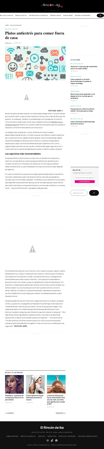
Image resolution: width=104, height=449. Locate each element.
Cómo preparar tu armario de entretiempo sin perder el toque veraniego (80, 81)
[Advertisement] (35, 212)
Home (7, 25)
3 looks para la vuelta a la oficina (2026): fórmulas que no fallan (82, 110)
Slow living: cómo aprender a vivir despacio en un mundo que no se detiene (82, 96)
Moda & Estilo (75, 76)
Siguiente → (61, 413)
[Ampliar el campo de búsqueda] (100, 15)
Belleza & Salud (15, 25)
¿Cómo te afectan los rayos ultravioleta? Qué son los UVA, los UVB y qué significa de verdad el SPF (56, 400)
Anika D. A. (8, 43)
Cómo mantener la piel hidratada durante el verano (34, 398)
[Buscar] (94, 193)
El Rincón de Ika (52, 427)
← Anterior (9, 413)
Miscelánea (75, 91)
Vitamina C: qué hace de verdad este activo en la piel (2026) (14, 398)
